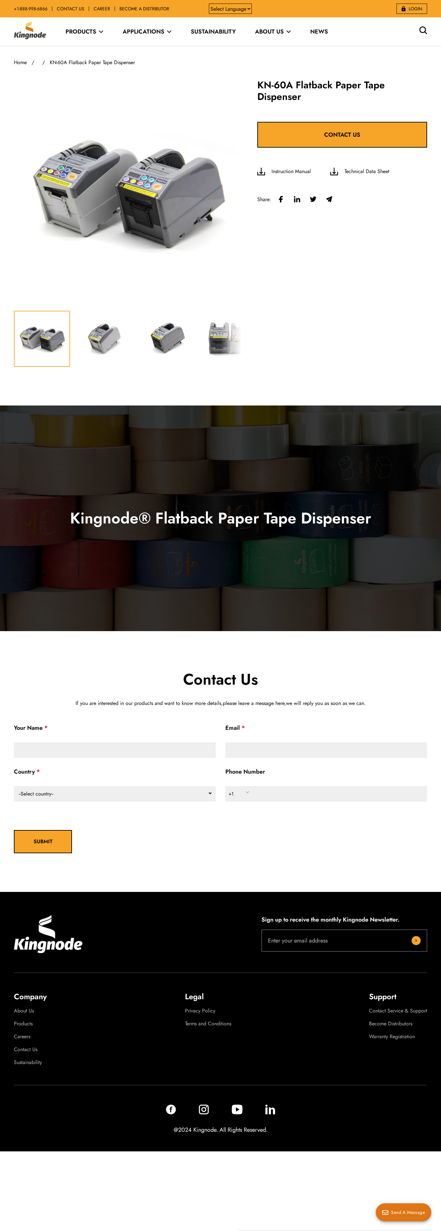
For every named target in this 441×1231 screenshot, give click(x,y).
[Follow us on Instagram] (204, 1112)
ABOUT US (269, 31)
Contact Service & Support (398, 1011)
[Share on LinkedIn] (297, 199)
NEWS (319, 31)
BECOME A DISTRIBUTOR (144, 8)
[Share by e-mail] (329, 199)
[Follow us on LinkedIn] (270, 1112)
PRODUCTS (81, 31)
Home (20, 62)
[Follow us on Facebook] (171, 1112)
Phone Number (245, 771)
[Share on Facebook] (281, 199)
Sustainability (28, 1062)
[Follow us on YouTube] (237, 1112)
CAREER (102, 8)
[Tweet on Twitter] (313, 199)
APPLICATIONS (143, 31)
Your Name (28, 728)
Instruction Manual (291, 171)
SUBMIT (43, 841)
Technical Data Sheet (366, 171)
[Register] (416, 940)
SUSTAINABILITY (213, 31)
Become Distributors (390, 1024)
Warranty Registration (392, 1036)
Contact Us (25, 1049)
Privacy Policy (200, 1011)
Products (23, 1024)
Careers (22, 1036)
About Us (24, 1011)
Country (24, 771)
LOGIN (415, 8)
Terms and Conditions (208, 1024)
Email (232, 728)
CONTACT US (70, 8)
